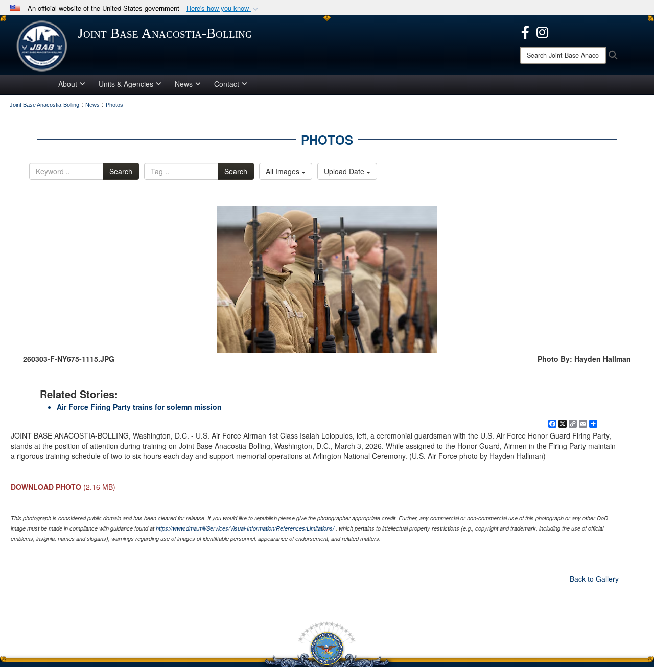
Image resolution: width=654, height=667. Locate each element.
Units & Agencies (126, 84)
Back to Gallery (594, 578)
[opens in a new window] (525, 31)
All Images (283, 171)
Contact (226, 84)
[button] (223, 8)
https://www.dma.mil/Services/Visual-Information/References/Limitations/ (245, 528)
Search (120, 171)
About (67, 84)
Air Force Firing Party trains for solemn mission (139, 407)
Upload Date (345, 171)
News (184, 84)
